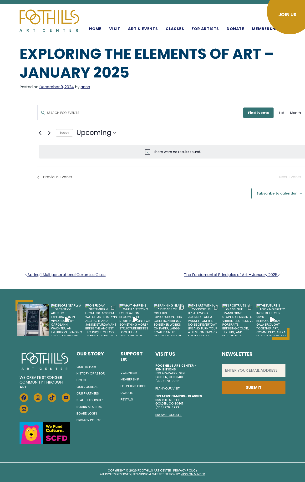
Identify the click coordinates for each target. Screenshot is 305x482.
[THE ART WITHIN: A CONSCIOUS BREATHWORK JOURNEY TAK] (204, 320)
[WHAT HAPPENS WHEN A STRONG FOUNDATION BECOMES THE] (135, 320)
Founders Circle (134, 386)
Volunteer (129, 373)
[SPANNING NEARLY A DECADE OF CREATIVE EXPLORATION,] (170, 320)
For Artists (205, 28)
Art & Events (143, 28)
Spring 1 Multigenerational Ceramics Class (66, 274)
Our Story (90, 353)
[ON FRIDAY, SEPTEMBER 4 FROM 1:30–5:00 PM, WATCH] (101, 320)
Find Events (258, 112)
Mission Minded (193, 474)
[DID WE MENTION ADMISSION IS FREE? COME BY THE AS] (33, 320)
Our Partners (87, 393)
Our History (86, 367)
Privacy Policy (88, 420)
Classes (175, 28)
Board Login (86, 413)
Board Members (89, 407)
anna (85, 87)
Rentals (127, 399)
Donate (235, 28)
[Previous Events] (40, 133)
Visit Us (165, 354)
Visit (114, 28)
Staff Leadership (89, 400)
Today (64, 133)
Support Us (132, 356)
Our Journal (87, 387)
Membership (265, 28)
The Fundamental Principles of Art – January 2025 (231, 274)
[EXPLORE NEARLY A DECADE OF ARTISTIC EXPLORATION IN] (67, 320)
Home (95, 28)
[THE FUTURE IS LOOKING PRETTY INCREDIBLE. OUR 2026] (272, 320)
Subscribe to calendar (276, 193)
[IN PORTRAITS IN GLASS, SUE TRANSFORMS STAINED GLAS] (238, 320)
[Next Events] (49, 133)
